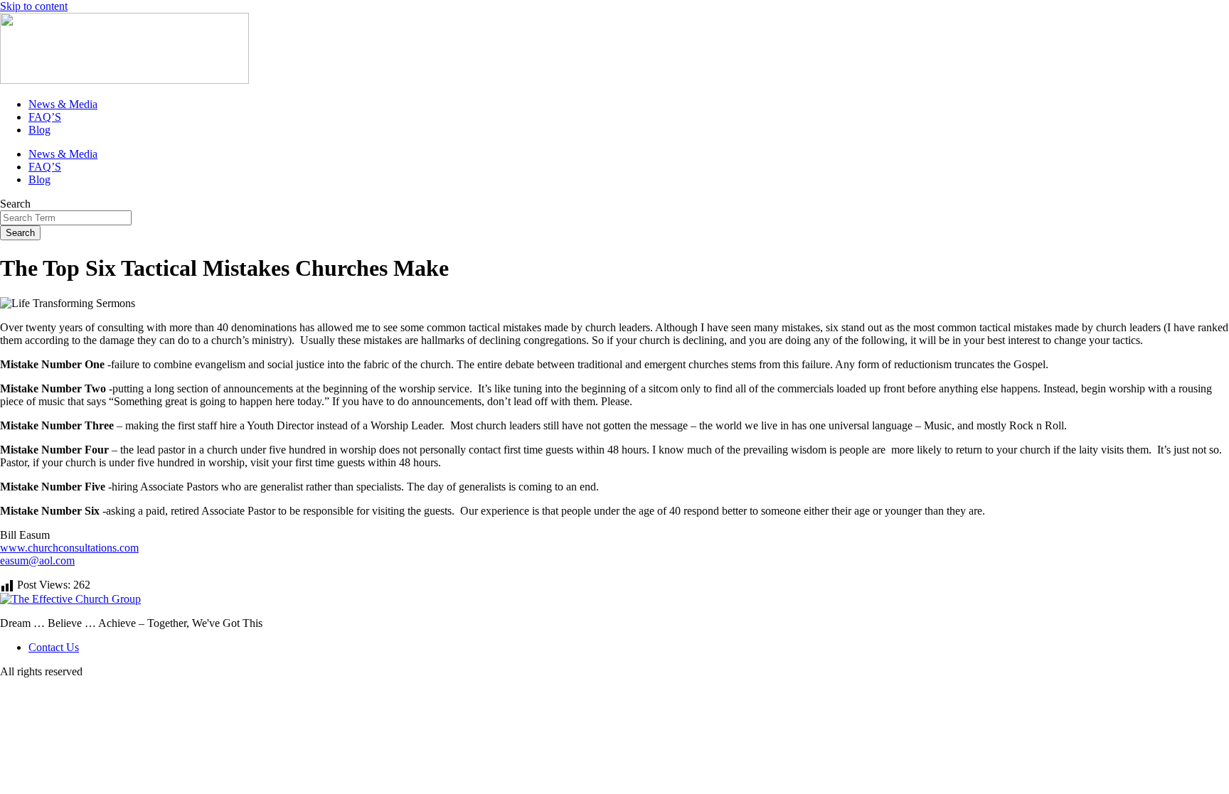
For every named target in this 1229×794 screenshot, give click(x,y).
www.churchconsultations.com (69, 548)
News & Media (62, 104)
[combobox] (66, 217)
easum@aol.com (37, 560)
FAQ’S (44, 117)
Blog (39, 130)
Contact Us (53, 647)
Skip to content (34, 6)
